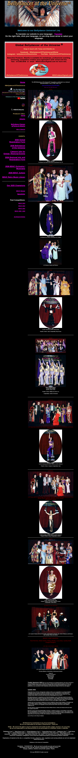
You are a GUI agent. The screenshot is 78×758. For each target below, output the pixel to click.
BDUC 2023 (21, 203)
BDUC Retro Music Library (13, 177)
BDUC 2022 (21, 206)
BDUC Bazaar (20, 191)
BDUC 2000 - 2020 (20, 211)
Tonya (23, 115)
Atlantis (22, 119)
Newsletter (21, 194)
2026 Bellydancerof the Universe (17, 147)
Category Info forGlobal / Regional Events (14, 153)
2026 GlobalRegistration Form (17, 141)
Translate (58, 34)
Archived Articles (19, 217)
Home (22, 82)
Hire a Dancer (20, 129)
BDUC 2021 (21, 208)
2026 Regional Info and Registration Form (15, 158)
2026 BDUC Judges (17, 173)
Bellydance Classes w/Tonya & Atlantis (18, 125)
